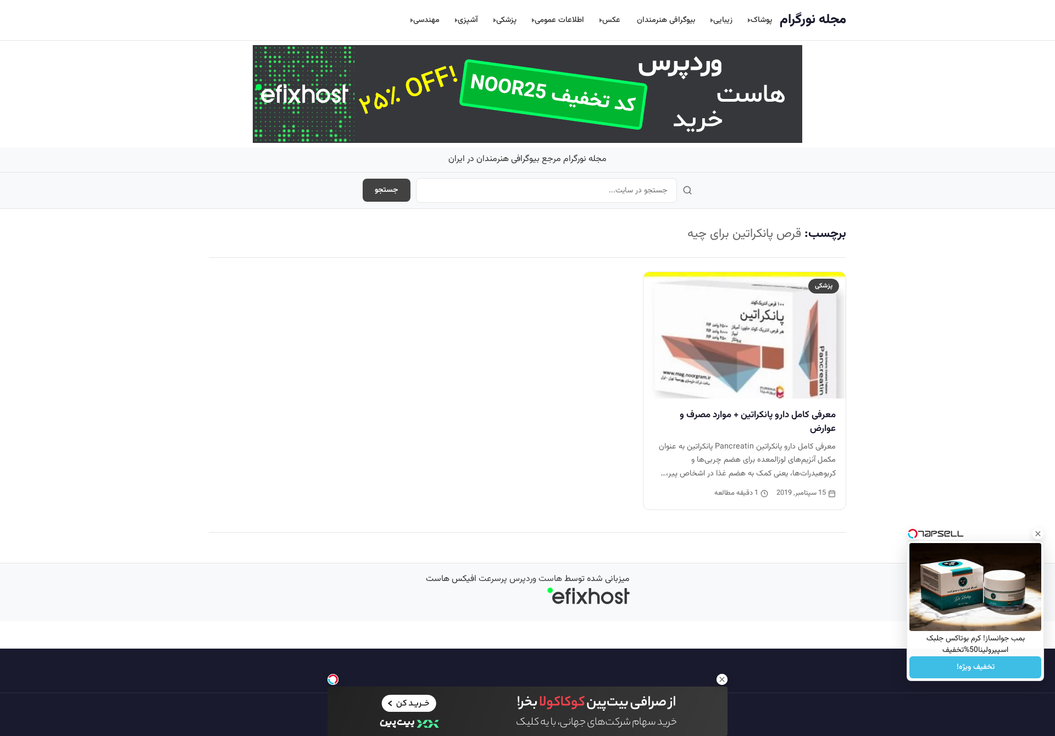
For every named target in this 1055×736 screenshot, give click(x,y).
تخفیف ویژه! (976, 667)
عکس (611, 20)
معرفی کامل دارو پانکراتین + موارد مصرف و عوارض (758, 422)
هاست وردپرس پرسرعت (520, 579)
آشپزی (468, 20)
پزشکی (506, 20)
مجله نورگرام (813, 19)
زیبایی (722, 20)
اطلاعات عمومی (559, 20)
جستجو (386, 190)
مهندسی (426, 20)
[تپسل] (332, 679)
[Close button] (1037, 533)
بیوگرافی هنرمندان (666, 20)
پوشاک (761, 20)
